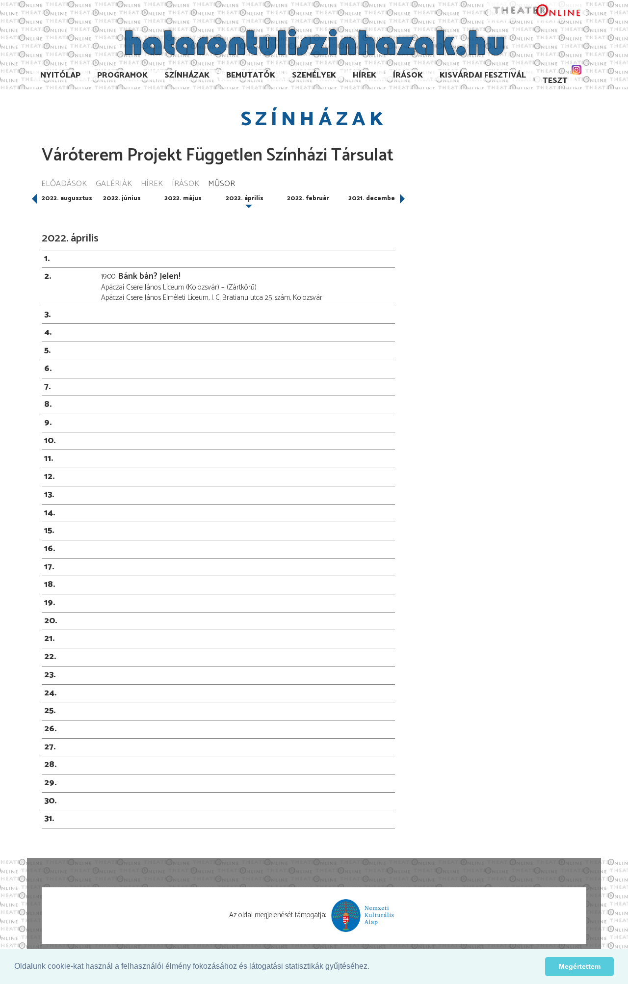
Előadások (64, 184)
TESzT (555, 81)
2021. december (372, 198)
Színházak (186, 75)
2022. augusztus (67, 198)
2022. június (122, 198)
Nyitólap (60, 75)
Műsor (221, 184)
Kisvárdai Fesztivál (483, 75)
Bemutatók (250, 75)
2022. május (183, 198)
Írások (408, 75)
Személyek (314, 75)
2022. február (308, 198)
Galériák (114, 184)
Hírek (364, 75)
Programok (122, 75)
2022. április (244, 198)
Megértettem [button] (580, 966)
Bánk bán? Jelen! (149, 276)
